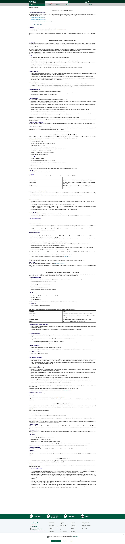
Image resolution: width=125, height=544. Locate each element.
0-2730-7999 (34, 526)
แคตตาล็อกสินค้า (73, 527)
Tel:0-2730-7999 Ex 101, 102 (56, 516)
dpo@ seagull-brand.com (51, 30)
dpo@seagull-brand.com (67, 256)
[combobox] (57, 2)
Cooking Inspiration (63, 531)
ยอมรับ (56, 541)
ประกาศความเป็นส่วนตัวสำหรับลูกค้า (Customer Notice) (38, 19)
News (61, 529)
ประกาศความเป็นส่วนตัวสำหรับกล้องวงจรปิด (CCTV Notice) (39, 23)
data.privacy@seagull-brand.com (61, 29)
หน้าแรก (30, 7)
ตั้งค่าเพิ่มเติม (65, 541)
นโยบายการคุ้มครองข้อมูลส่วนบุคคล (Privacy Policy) (38, 17)
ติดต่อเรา (72, 528)
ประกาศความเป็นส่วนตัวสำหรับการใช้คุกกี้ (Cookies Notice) (39, 24)
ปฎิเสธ (71, 541)
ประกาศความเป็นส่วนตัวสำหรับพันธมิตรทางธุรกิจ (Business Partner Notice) (41, 21)
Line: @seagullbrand (54, 517)
